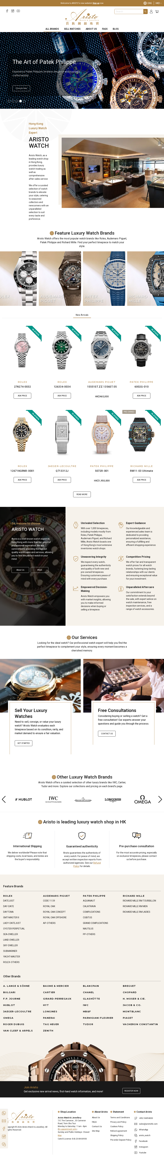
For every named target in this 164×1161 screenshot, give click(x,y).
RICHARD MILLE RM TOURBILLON (139, 900)
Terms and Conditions (120, 1117)
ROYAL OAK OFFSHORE (55, 917)
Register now (131, 1091)
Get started (23, 743)
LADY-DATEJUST (12, 923)
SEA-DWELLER (10, 934)
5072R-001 (102, 470)
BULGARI (9, 992)
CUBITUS (87, 917)
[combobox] (129, 11)
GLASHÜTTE (91, 998)
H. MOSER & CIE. (134, 998)
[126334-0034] (62, 350)
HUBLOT (9, 1005)
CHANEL (88, 992)
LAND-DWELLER (11, 940)
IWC (86, 1005)
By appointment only (67, 1129)
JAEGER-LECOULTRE (62, 466)
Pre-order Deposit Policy (120, 1140)
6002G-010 (141, 386)
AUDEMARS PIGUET (101, 382)
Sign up (96, 3)
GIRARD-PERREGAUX (57, 998)
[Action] (4, 1144)
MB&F (87, 1011)
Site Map (95, 1131)
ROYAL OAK (49, 906)
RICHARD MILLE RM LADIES (136, 912)
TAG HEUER (51, 1024)
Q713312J (62, 470)
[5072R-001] (102, 434)
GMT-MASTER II (11, 917)
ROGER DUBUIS (14, 1024)
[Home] (82, 17)
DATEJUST (8, 900)
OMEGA (8, 1017)
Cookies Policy (116, 1126)
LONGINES (50, 1011)
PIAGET (128, 1017)
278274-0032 (22, 386)
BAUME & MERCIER (56, 986)
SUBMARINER (10, 951)
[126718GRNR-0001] (22, 434)
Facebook (143, 1141)
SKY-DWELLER (10, 945)
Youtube (142, 1153)
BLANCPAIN (91, 986)
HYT (46, 1005)
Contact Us (107, 734)
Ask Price (22, 396)
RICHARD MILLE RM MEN (135, 906)
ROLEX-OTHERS (11, 962)
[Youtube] (18, 11)
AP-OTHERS (49, 923)
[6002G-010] (141, 350)
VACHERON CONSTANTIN (140, 1024)
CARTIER (49, 992)
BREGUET (129, 986)
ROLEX (22, 382)
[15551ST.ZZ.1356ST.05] (102, 350)
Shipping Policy (116, 1135)
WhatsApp (143, 1130)
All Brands (52, 29)
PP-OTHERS (89, 934)
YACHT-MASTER (11, 956)
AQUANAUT (89, 900)
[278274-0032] (22, 350)
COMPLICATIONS (91, 912)
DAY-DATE (8, 906)
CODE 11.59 (49, 900)
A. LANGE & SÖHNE (16, 986)
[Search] (145, 11)
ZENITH (48, 1030)
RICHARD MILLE (141, 466)
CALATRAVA (89, 906)
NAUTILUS (88, 928)
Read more (82, 494)
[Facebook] (7, 11)
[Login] (151, 12)
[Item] (9, 101)
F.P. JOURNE (11, 998)
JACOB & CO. (132, 1005)
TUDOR (88, 1024)
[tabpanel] (82, 411)
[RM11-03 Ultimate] (141, 434)
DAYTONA (8, 912)
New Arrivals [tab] (82, 315)
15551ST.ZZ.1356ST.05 (102, 386)
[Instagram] (13, 11)
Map (60, 1135)
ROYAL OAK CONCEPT (54, 912)
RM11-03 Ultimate (141, 470)
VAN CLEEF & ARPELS (18, 1030)
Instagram (143, 1147)
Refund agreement (118, 1131)
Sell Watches (72, 29)
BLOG (116, 29)
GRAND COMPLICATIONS (95, 923)
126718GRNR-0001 (22, 470)
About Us (91, 29)
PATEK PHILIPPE (141, 382)
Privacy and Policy (118, 1122)
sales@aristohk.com (148, 1124)
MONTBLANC (132, 1011)
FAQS (105, 29)
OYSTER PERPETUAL (14, 928)
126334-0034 (62, 386)
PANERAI (49, 1017)
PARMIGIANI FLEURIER (98, 1017)
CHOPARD (130, 992)
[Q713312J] (62, 434)
